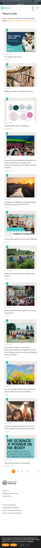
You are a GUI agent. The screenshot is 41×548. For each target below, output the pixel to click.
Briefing (6, 242)
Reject (13, 545)
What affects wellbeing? (10, 508)
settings (30, 541)
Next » (37, 471)
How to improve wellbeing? (12, 513)
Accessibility (6, 496)
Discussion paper (9, 170)
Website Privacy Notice (10, 493)
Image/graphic (8, 128)
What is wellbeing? (9, 505)
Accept (5, 545)
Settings (22, 545)
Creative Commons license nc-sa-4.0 (21, 21)
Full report (7, 59)
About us (5, 491)
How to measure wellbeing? (12, 510)
